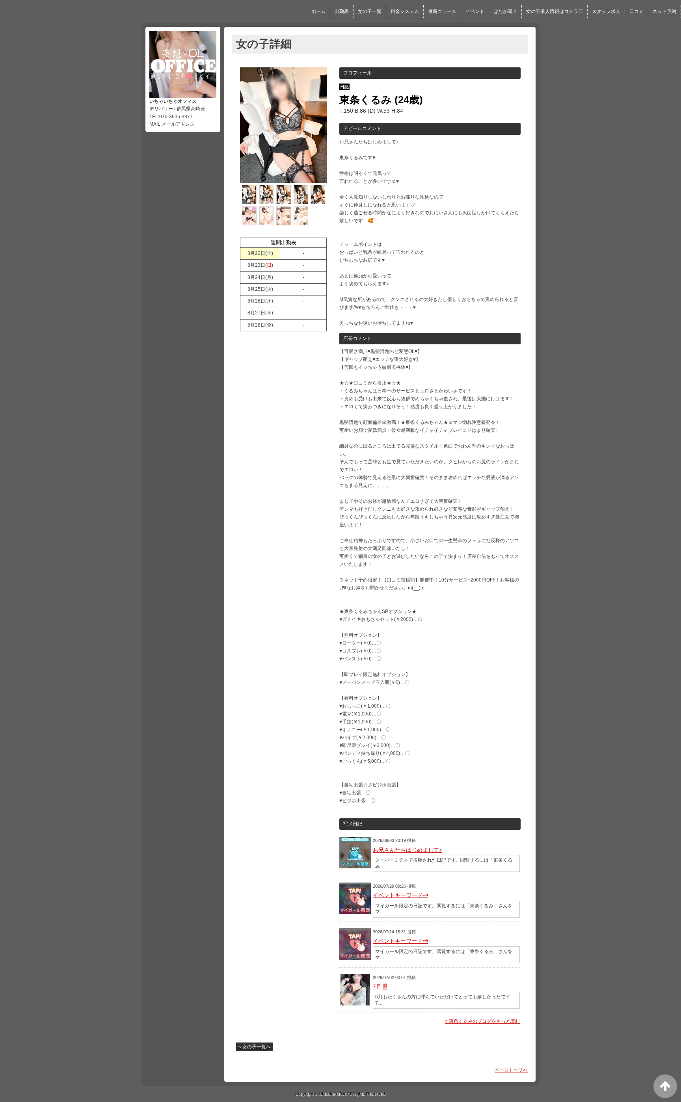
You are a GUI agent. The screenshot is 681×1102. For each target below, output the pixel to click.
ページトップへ (511, 1070)
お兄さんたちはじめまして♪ (407, 850)
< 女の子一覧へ (254, 1047)
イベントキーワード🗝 (400, 895)
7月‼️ (380, 986)
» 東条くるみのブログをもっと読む (482, 1021)
